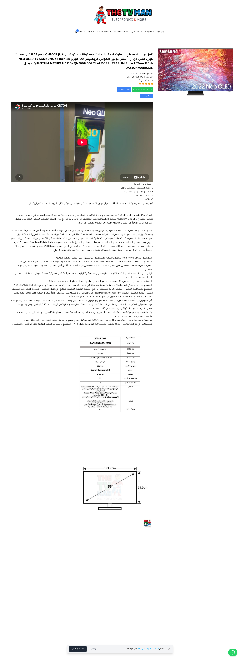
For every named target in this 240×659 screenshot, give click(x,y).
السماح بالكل (78, 649)
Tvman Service (104, 32)
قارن (147, 96)
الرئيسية (161, 32)
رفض (93, 649)
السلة (81, 31)
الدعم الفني (136, 32)
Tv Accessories (121, 32)
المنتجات (149, 32)
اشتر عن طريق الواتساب (142, 90)
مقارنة (91, 32)
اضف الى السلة (124, 90)
